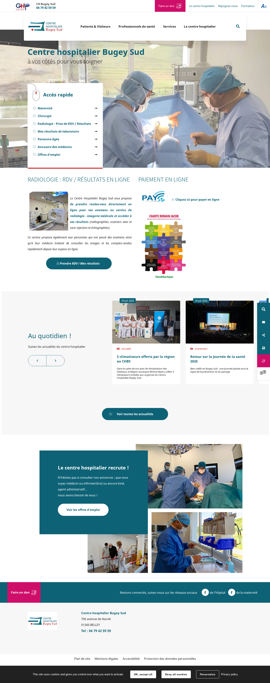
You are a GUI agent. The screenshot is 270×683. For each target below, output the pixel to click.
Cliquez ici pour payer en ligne (199, 200)
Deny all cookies (176, 674)
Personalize (207, 674)
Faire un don (166, 6)
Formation (247, 6)
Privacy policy (229, 674)
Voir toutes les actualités (135, 414)
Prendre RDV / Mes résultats (80, 263)
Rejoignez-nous (228, 6)
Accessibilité (131, 659)
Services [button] (169, 26)
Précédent (37, 360)
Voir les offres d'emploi (83, 510)
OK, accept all (143, 674)
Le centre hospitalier (202, 6)
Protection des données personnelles (170, 659)
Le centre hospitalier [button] (200, 26)
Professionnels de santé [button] (136, 26)
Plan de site (82, 659)
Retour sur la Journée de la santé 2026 (217, 358)
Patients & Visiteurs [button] (95, 26)
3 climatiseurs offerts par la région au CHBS (146, 358)
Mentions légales (106, 659)
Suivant (55, 360)
